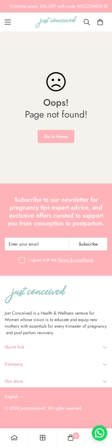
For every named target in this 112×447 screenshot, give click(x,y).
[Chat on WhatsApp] (99, 433)
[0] (100, 22)
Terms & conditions (75, 260)
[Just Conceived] (56, 22)
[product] (14, 437)
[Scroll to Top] (101, 414)
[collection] (43, 438)
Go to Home (56, 136)
